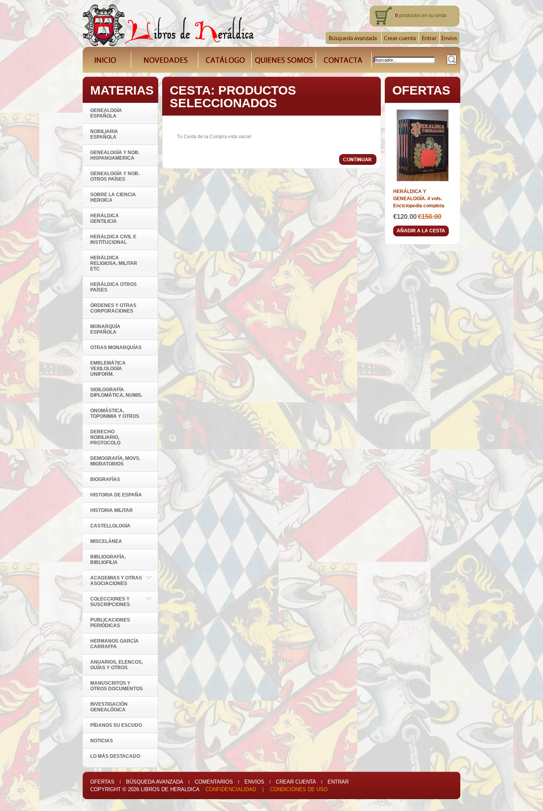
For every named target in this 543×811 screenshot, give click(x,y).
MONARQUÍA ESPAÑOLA (105, 329)
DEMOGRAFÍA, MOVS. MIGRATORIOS (115, 461)
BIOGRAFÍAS (105, 479)
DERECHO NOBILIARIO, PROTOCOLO (105, 437)
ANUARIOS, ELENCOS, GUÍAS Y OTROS (116, 664)
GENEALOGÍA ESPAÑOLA (106, 113)
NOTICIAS (101, 740)
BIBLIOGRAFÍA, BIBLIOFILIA (108, 559)
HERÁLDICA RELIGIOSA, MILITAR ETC (113, 263)
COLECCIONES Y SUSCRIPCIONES (110, 601)
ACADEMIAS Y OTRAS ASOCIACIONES (116, 580)
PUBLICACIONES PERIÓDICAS (110, 622)
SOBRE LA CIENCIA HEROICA (113, 197)
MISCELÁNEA (106, 541)
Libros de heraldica (170, 789)
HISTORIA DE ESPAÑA (116, 495)
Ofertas (102, 782)
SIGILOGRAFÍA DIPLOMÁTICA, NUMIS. (116, 392)
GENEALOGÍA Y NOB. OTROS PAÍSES (115, 176)
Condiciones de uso (299, 789)
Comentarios (214, 782)
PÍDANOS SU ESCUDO (116, 725)
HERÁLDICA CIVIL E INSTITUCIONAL (113, 239)
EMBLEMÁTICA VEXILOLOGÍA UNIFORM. (108, 368)
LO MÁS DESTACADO (115, 756)
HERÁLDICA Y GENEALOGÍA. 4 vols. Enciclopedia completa (418, 199)
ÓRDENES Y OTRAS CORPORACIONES (113, 308)
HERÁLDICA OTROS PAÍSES (113, 287)
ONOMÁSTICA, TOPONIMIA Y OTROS (114, 413)
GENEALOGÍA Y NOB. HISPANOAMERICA (115, 155)
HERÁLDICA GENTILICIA (104, 218)
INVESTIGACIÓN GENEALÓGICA (109, 707)
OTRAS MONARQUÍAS (116, 347)
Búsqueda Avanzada (154, 782)
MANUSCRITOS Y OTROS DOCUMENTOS (116, 685)
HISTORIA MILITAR (111, 510)
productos (408, 15)
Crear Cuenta (296, 782)
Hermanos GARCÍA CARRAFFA (114, 643)
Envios (254, 782)
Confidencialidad (231, 789)
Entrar (338, 782)
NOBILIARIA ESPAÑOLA (104, 134)
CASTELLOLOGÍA (110, 526)
